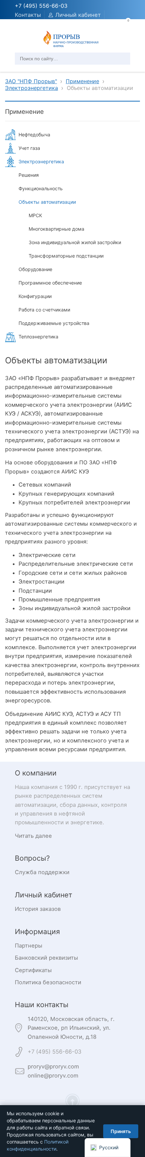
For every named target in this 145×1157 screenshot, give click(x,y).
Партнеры (28, 945)
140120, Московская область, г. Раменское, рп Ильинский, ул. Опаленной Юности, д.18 (71, 1028)
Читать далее (33, 835)
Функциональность (41, 188)
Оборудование (35, 269)
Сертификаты (33, 970)
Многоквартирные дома (56, 229)
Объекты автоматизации (47, 202)
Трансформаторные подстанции (66, 256)
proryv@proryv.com (53, 1066)
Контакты (28, 14)
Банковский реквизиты (46, 957)
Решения (29, 175)
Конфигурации (35, 296)
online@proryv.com (53, 1075)
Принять (121, 1131)
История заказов (38, 908)
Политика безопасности (48, 982)
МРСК (35, 215)
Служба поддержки (42, 872)
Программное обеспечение (50, 283)
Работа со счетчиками (44, 309)
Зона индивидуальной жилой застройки (75, 242)
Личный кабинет (78, 14)
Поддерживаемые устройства (54, 323)
